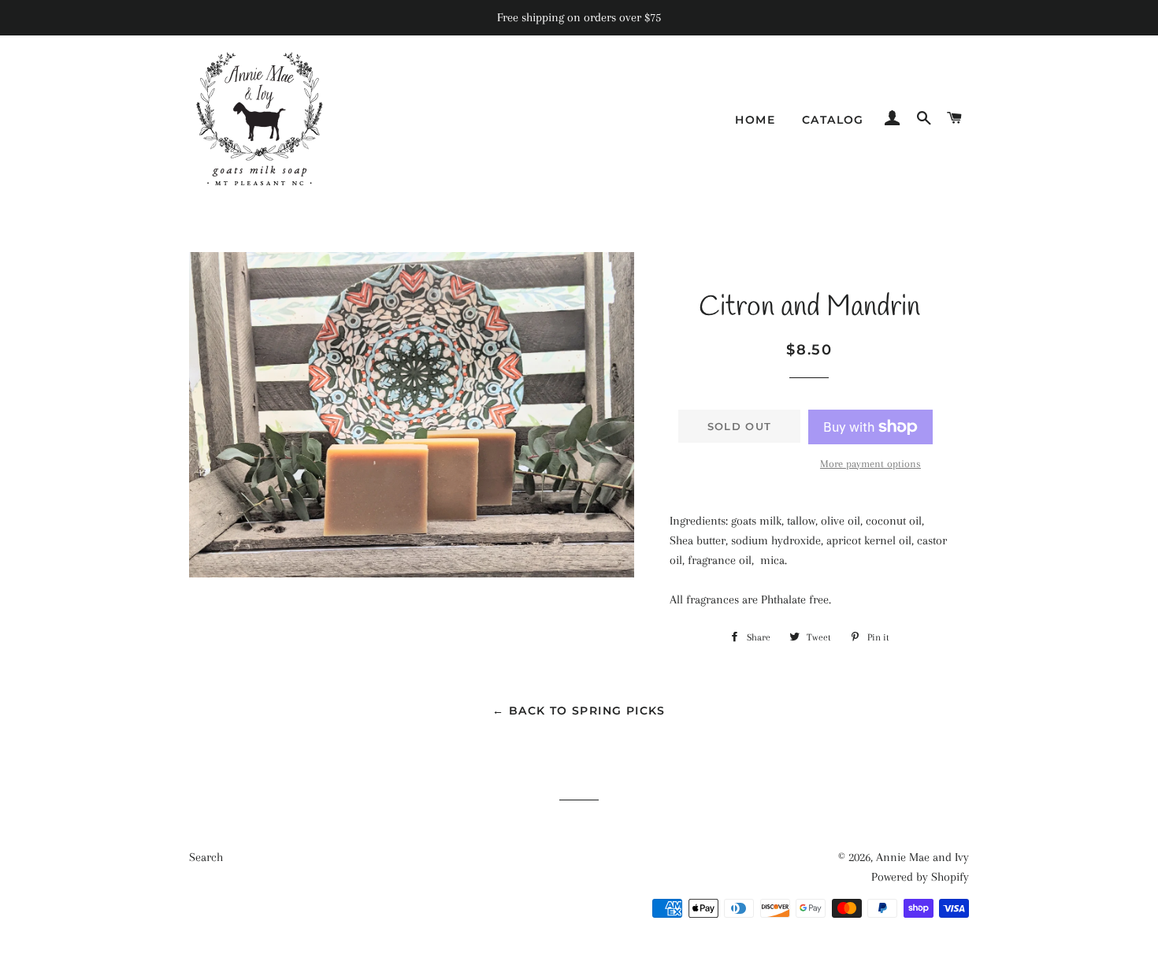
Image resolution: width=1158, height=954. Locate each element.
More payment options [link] (870, 464)
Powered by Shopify (920, 877)
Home (755, 120)
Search (206, 857)
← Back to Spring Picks (579, 710)
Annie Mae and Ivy (922, 857)
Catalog (833, 120)
